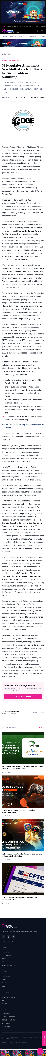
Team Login (6, 1027)
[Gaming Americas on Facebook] (3, 937)
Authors (4, 1000)
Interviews (5, 952)
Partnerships (6, 955)
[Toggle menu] (42, 31)
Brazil (5, 36)
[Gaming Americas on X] (13, 937)
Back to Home (8, 54)
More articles (39, 712)
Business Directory (8, 965)
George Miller (20, 97)
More (40, 727)
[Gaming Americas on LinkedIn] (8, 937)
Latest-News (23, 36)
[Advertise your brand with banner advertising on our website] (23, 1053)
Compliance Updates (36, 97)
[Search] (37, 31)
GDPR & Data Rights (9, 1020)
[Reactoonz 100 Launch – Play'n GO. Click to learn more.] (23, 12)
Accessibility (6, 1023)
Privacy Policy (7, 1013)
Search (4, 1004)
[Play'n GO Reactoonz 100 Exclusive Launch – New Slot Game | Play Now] (23, 43)
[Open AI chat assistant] (40, 1051)
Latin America (6, 976)
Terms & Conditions (9, 1017)
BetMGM (13, 36)
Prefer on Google (24, 696)
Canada (4, 979)
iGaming (33, 36)
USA (3, 962)
